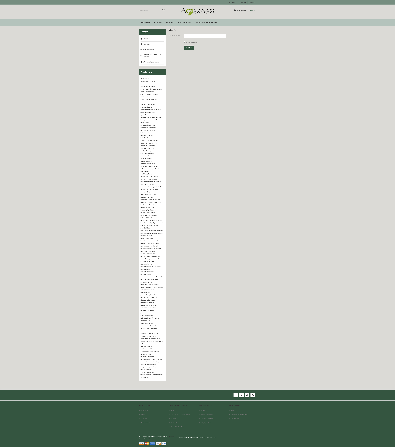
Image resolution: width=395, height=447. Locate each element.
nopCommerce (151, 439)
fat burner (157, 181)
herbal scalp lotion (146, 218)
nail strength (156, 256)
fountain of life (145, 187)
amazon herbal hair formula (149, 94)
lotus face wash (146, 241)
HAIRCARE (158, 22)
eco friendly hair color (147, 174)
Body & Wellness (184, 22)
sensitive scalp (145, 328)
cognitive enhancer (147, 156)
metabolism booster (147, 248)
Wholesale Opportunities (206, 22)
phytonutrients (146, 297)
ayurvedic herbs (146, 117)
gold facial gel (154, 189)
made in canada (146, 243)
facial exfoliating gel (147, 181)
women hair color (157, 374)
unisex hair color (146, 354)
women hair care (146, 374)
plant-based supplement (149, 305)
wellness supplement (148, 372)
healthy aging (145, 210)
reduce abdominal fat (147, 318)
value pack (144, 362)
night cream (155, 279)
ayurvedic (157, 109)
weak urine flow (153, 362)
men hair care (145, 246)
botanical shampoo (147, 138)
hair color (150, 197)
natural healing (157, 266)
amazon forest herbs (147, 91)
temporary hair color (147, 346)
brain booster (158, 138)
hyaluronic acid (158, 223)
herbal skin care (157, 220)
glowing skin (145, 189)
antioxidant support (147, 109)
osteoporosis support (148, 290)
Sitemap (173, 419)
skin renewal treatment (148, 336)
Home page (145, 22)
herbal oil (154, 215)
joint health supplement (148, 230)
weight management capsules (150, 367)
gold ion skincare (146, 192)
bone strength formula (148, 130)
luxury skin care (157, 241)
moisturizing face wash (148, 251)
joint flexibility (145, 228)
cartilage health (146, 151)
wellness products (147, 369)
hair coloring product (147, 199)
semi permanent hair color (149, 326)
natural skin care (146, 277)
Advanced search (192, 42)
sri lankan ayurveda (147, 344)
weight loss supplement (148, 364)
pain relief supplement (148, 295)
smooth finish (155, 338)
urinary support (157, 359)
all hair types (145, 89)
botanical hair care (146, 133)
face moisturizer (155, 176)
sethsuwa (154, 328)
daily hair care (157, 169)
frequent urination (157, 187)
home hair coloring (147, 223)
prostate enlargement (148, 313)
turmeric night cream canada (150, 351)
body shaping (145, 122)
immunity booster (153, 225)
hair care (143, 197)
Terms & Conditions (207, 419)
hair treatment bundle (148, 205)
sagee (157, 318)
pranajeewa (151, 310)
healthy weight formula (148, 212)
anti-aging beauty (146, 107)
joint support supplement (149, 233)
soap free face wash (147, 341)
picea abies (155, 297)
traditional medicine (147, 349)
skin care (143, 331)
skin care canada (152, 331)
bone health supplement (149, 127)
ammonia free (145, 102)
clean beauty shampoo (148, 153)
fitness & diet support (148, 184)
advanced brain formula (148, 86)
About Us (204, 410)
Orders (143, 414)
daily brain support (147, 169)
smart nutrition (145, 338)
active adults (145, 84)
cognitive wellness (147, 158)
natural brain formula (147, 261)
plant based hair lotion (148, 300)
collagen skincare (146, 161)
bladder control (158, 120)
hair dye (157, 199)
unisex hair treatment (148, 356)
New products (235, 419)
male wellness (156, 243)
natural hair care (146, 266)
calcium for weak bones (148, 145)
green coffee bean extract (149, 194)
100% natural (145, 79)
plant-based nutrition (148, 302)
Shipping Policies (206, 423)
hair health (158, 202)
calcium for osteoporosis (149, 143)
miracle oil (157, 248)
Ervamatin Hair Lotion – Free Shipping (152, 56)
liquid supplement (146, 236)
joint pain (160, 230)
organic (156, 284)
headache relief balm (147, 207)
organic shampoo (157, 287)
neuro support (145, 279)
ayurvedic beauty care (148, 112)
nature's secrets (157, 277)
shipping (171, 437)
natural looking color (147, 272)
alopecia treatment (156, 89)
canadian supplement (148, 148)
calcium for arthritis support (150, 140)
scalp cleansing (145, 320)
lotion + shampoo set (147, 238)
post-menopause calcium (149, 308)
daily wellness (145, 171)
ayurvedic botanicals (147, 115)
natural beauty (145, 259)
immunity (144, 225)
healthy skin (154, 210)
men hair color (154, 246)
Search (164, 10)
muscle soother (146, 256)
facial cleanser (152, 179)
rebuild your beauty (147, 315)
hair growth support (147, 202)
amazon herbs (145, 97)
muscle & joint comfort (148, 254)
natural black (155, 259)
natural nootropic (146, 274)
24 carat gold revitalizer (148, 81)
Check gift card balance (178, 427)
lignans (160, 233)
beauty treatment (146, 120)
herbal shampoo (146, 220)
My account (144, 410)
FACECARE (170, 22)
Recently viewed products (239, 414)
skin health (144, 333)
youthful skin (145, 377)
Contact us (174, 423)
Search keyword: (174, 36)
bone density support (148, 125)
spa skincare (159, 341)
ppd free (143, 310)
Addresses (144, 419)
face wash (144, 179)
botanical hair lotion (147, 135)
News (172, 410)
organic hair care (146, 287)
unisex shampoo (146, 359)
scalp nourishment (147, 323)
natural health (145, 269)
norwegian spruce (146, 282)
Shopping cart (145, 423)
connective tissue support (149, 166)
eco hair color (145, 176)
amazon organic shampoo (149, 99)
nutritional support (147, 284)
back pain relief (157, 117)
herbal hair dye (145, 215)
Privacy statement (207, 414)
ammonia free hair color (148, 104)
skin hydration (153, 333)
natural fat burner (146, 264)
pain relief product (147, 292)
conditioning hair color (148, 163)
